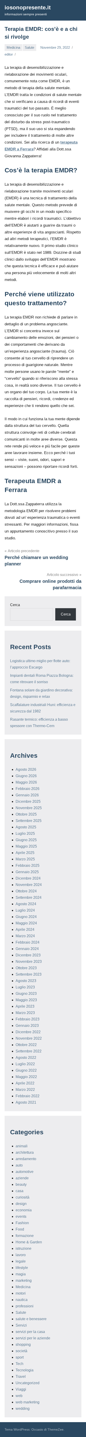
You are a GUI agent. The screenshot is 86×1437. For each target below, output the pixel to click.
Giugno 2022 (26, 1070)
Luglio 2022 (25, 1064)
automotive (24, 1172)
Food (20, 1229)
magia (21, 1274)
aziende (22, 1178)
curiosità (22, 1197)
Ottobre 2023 (26, 968)
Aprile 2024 (25, 929)
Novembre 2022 (29, 1038)
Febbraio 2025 (27, 865)
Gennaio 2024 (27, 949)
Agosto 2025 (26, 827)
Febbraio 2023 (27, 1019)
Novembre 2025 (29, 808)
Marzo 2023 (25, 1013)
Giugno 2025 (26, 840)
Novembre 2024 (29, 885)
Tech (19, 1364)
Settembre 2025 (29, 821)
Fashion (22, 1223)
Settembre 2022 (29, 1051)
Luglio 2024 (25, 910)
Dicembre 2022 (28, 1032)
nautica (22, 1300)
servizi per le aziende (33, 1338)
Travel (21, 1376)
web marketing (27, 1402)
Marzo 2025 (25, 859)
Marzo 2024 (25, 936)
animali (22, 1146)
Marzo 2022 (25, 1090)
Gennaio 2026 (27, 795)
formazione (25, 1236)
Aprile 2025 (25, 853)
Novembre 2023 (29, 961)
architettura (25, 1152)
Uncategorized (27, 1383)
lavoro (21, 1255)
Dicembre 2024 (28, 878)
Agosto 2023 (26, 981)
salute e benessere (31, 1319)
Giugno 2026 (26, 776)
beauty (21, 1184)
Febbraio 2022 (27, 1096)
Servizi (21, 1325)
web (19, 1396)
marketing (24, 1280)
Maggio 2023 (26, 1000)
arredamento (26, 1159)
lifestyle (22, 1268)
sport (20, 1357)
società (21, 1351)
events (21, 1216)
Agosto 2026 (26, 769)
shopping (23, 1344)
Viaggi (21, 1389)
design (21, 1204)
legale (21, 1261)
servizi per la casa (30, 1332)
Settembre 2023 (29, 974)
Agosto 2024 (26, 904)
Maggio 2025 (26, 846)
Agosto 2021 (26, 1102)
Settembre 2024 (29, 897)
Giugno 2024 (26, 917)
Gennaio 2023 (27, 1026)
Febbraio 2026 (27, 789)
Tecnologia (24, 1370)
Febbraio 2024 (27, 942)
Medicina (13, 47)
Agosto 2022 (26, 1058)
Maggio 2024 (26, 923)
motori (21, 1293)
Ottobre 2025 (26, 814)
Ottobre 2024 (26, 891)
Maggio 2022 (26, 1077)
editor (9, 54)
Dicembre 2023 (28, 955)
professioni (24, 1306)
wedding (23, 1408)
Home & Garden (29, 1242)
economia (24, 1210)
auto (19, 1165)
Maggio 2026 (26, 782)
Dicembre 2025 (28, 801)
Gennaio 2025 (27, 872)
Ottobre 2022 (26, 1045)
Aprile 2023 (25, 1006)
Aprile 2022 (25, 1083)
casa (19, 1191)
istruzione (23, 1248)
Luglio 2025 (25, 833)
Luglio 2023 (25, 987)
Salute (29, 47)
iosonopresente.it (28, 7)
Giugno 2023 (26, 993)
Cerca (15, 605)
